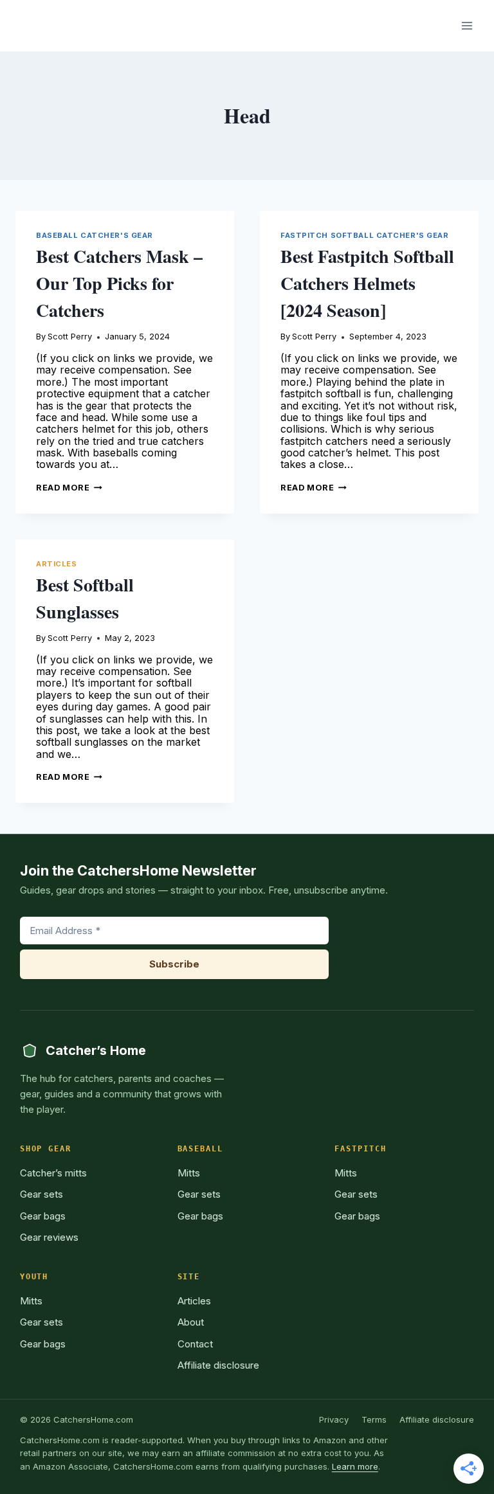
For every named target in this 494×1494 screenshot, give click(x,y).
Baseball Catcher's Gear (94, 235)
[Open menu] (467, 25)
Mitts (189, 1173)
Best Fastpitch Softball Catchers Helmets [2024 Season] (367, 283)
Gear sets (41, 1194)
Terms (374, 1419)
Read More (69, 487)
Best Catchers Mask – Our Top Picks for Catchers (119, 283)
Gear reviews (49, 1237)
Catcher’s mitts (53, 1173)
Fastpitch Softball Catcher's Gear (364, 235)
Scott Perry (70, 336)
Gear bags (43, 1216)
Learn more (355, 1466)
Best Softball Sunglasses (85, 598)
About (191, 1322)
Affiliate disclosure (218, 1365)
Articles (56, 563)
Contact (195, 1344)
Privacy (334, 1419)
